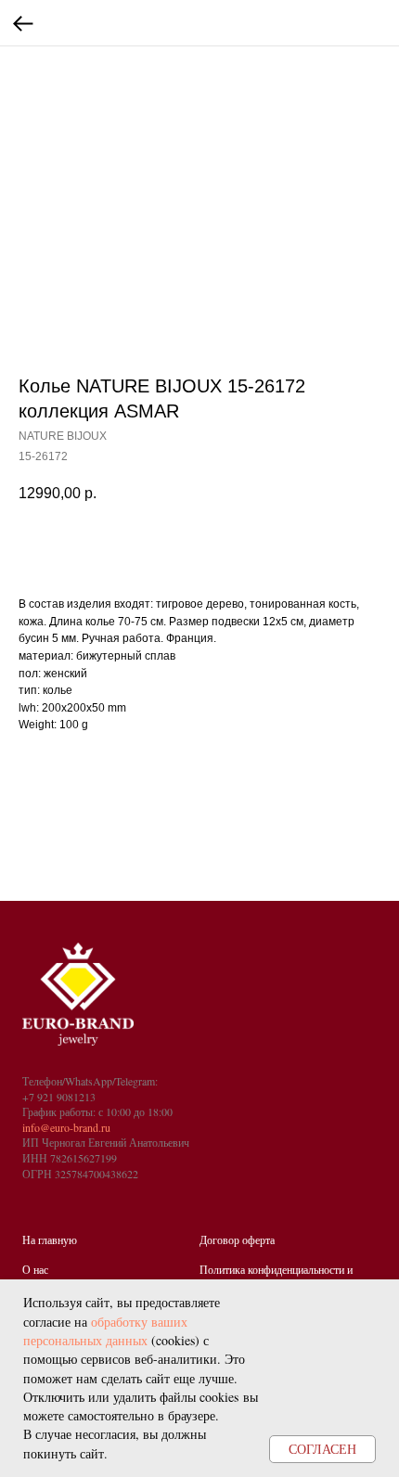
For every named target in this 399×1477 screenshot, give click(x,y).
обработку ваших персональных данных (105, 1331)
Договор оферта (237, 1239)
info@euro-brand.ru (66, 1127)
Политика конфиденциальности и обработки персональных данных (276, 1277)
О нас (35, 1269)
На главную (49, 1239)
